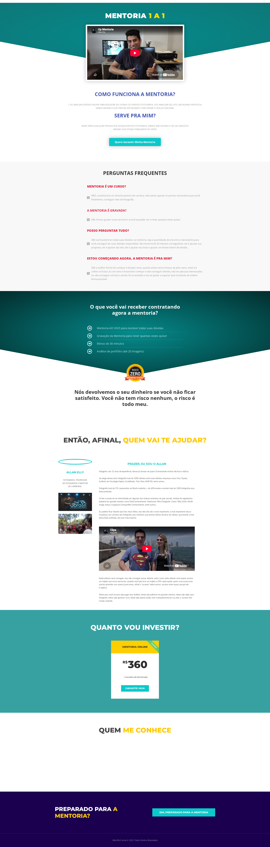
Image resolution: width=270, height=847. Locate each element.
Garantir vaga (135, 688)
